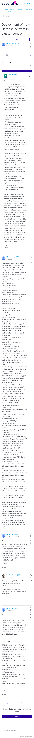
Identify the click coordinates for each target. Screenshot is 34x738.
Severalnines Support (8, 9)
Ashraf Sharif (12, 75)
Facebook (3, 55)
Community (20, 9)
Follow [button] (17, 39)
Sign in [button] (28, 3)
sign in (8, 703)
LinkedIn (8, 55)
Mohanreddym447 (12, 43)
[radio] (31, 43)
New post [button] (17, 716)
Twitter (5, 55)
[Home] (10, 4)
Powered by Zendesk (26, 736)
